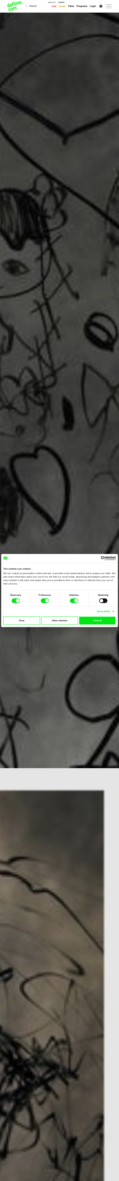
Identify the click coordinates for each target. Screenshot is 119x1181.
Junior (62, 6)
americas (52, 2)
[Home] (15, 6)
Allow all (97, 620)
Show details (103, 611)
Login (93, 6)
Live (54, 6)
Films (71, 6)
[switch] (45, 600)
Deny (21, 620)
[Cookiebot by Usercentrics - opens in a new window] (103, 558)
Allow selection (59, 620)
